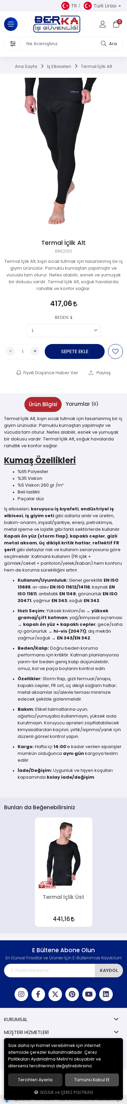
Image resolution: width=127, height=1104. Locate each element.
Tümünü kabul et (91, 1080)
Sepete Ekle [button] (74, 351)
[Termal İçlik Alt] (63, 153)
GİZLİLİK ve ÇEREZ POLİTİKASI (66, 1092)
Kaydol (109, 970)
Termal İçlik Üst (63, 897)
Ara (112, 43)
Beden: (63, 317)
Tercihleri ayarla (35, 1080)
